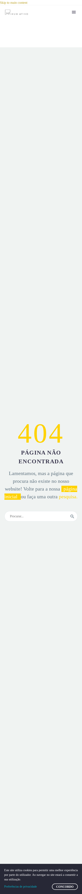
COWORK (62, 91)
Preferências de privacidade (20, 886)
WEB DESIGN (65, 135)
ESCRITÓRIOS (66, 65)
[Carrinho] (66, 222)
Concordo (65, 886)
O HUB (65, 30)
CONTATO (64, 208)
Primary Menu (74, 12)
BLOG (64, 187)
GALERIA (62, 107)
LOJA (62, 198)
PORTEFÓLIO (65, 154)
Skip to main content (13, 2)
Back (57, 39)
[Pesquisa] (72, 516)
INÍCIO (64, 20)
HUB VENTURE (64, 174)
